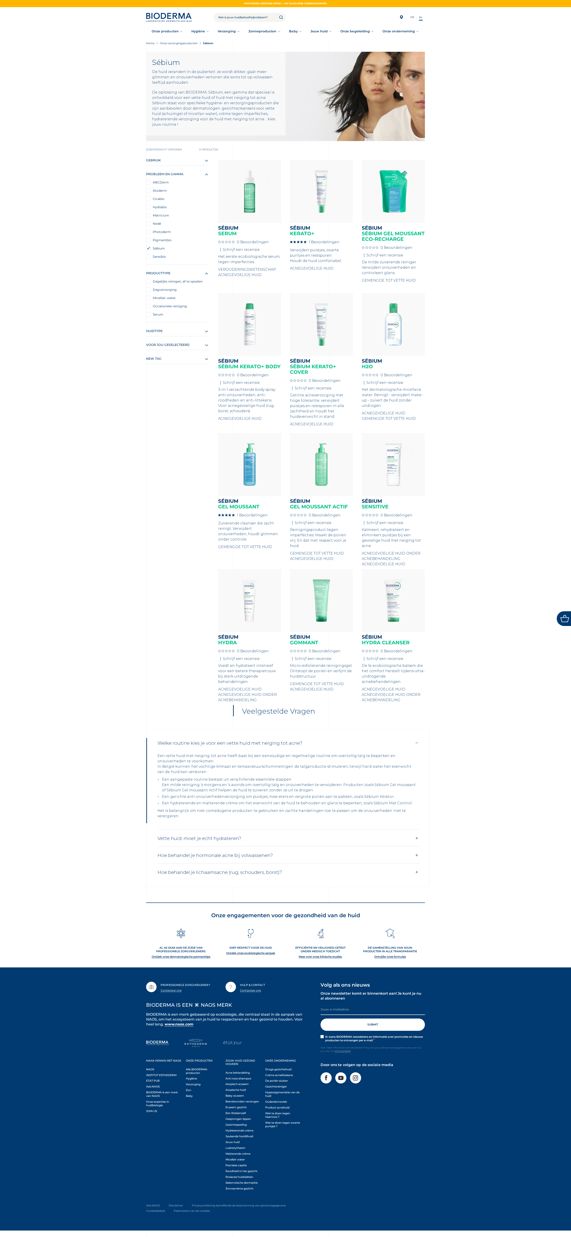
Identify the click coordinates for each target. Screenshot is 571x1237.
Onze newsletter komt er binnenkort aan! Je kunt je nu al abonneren (371, 995)
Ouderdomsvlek (276, 1101)
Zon (188, 1090)
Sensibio (159, 257)
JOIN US (151, 1111)
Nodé (157, 224)
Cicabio (158, 199)
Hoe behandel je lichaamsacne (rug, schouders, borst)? (219, 872)
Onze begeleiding (355, 31)
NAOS (150, 1069)
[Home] (169, 17)
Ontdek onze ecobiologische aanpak (250, 953)
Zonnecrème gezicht (239, 1188)
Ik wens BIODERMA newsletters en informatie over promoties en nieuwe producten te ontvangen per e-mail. (374, 1038)
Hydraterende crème (239, 1130)
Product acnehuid (277, 1107)
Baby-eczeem (235, 1095)
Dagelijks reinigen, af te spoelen (178, 281)
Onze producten (165, 31)
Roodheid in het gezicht (241, 1171)
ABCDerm (161, 182)
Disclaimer (176, 1205)
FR (412, 17)
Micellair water (164, 298)
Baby (293, 31)
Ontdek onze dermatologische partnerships (181, 956)
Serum (158, 314)
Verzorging (227, 31)
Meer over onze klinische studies (320, 956)
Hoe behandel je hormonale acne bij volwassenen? (215, 855)
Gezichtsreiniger (276, 1086)
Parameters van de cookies (192, 1210)
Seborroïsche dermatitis (242, 1182)
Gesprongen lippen (238, 1119)
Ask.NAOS (153, 1086)
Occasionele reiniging (170, 306)
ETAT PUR (153, 1080)
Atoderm (160, 191)
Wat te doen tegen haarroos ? (277, 1115)
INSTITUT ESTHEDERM (161, 1075)
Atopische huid (236, 1089)
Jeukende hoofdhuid (239, 1136)
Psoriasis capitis (236, 1165)
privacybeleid (343, 1051)
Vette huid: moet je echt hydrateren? (199, 838)
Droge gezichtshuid (278, 1069)
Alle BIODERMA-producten (197, 1071)
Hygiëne (198, 31)
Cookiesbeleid (155, 1210)
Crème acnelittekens (279, 1075)
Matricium (161, 215)
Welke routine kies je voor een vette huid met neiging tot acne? (229, 743)
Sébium (159, 248)
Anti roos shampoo (238, 1078)
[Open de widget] (564, 618)
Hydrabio (160, 207)
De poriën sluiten (276, 1080)
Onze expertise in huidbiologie (157, 1103)
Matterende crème (238, 1153)
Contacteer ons (171, 990)
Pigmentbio (162, 240)
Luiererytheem (235, 1148)
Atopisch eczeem (237, 1084)
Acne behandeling (238, 1072)
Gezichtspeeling (236, 1124)
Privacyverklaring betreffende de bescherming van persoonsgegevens (239, 1205)
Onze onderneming (399, 31)
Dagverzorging (165, 290)
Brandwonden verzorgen (242, 1101)
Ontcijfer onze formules (390, 956)
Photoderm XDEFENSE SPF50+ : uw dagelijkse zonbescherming (285, 3)
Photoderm (162, 232)
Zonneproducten (262, 31)
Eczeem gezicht (236, 1107)
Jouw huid (319, 31)
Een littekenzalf (236, 1113)
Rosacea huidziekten (239, 1177)
